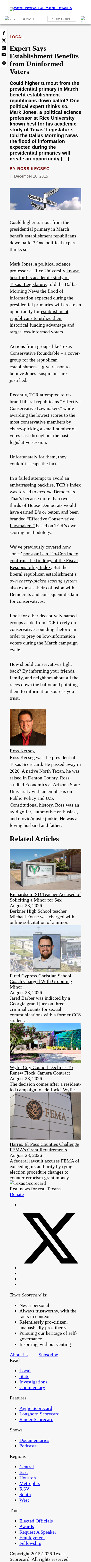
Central (26, 1466)
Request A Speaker (37, 1532)
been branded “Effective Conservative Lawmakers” (44, 518)
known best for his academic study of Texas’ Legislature (45, 277)
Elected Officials (36, 1520)
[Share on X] (4, 40)
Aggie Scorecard (35, 1408)
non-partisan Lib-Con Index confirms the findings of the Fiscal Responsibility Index (44, 560)
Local (17, 37)
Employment (32, 1537)
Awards (26, 1526)
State (24, 1376)
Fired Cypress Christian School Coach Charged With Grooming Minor (41, 981)
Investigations (33, 1381)
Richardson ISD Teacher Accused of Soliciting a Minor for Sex (45, 897)
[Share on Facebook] (4, 33)
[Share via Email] (4, 55)
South (25, 1494)
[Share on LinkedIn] (4, 48)
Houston (27, 1477)
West (24, 1500)
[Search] (83, 19)
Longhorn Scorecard (39, 1413)
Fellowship (30, 1543)
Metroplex (29, 1483)
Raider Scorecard (36, 1419)
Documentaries (34, 1440)
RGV (24, 1488)
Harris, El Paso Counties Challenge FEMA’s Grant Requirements (44, 1146)
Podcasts (28, 1445)
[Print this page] (4, 63)
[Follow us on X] (50, 1267)
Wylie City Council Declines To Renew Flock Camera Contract (41, 1070)
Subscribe (61, 19)
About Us (19, 1354)
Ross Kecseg (33, 169)
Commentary (32, 1387)
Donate (28, 19)
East (23, 1472)
